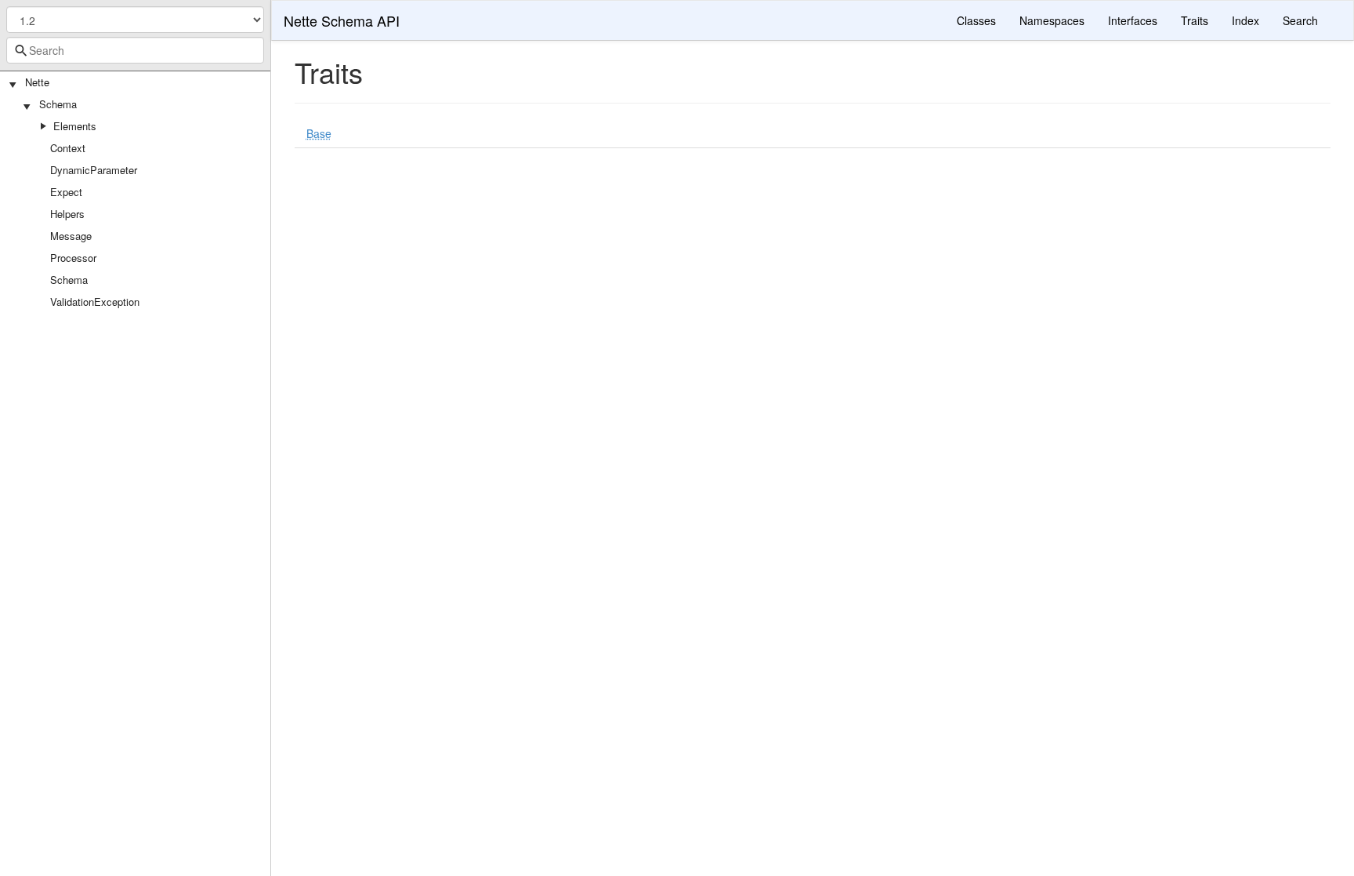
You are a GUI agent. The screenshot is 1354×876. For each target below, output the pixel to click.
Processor (73, 257)
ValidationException (94, 301)
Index (1245, 20)
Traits (1194, 20)
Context (67, 147)
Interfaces (1132, 20)
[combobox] (135, 50)
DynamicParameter (93, 169)
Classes (976, 20)
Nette (37, 82)
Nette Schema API (342, 20)
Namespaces (1051, 20)
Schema (58, 103)
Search (1300, 20)
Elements (74, 125)
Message (71, 235)
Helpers (67, 213)
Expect (66, 191)
